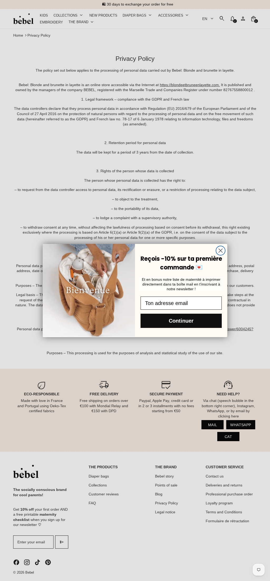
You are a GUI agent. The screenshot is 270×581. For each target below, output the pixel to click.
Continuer (181, 321)
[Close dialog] (220, 250)
